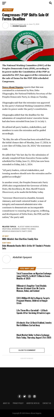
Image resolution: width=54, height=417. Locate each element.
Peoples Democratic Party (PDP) (17, 231)
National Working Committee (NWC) (19, 229)
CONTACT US (47, 403)
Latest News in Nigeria (29, 227)
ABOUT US (6, 403)
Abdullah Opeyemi (19, 26)
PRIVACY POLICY (18, 403)
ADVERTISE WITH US (32, 403)
